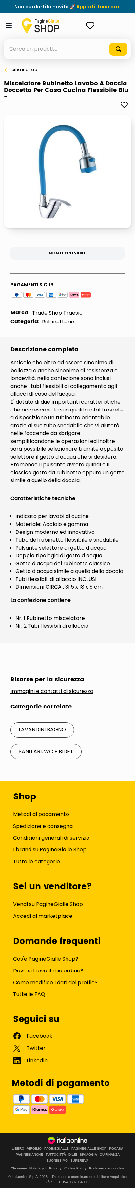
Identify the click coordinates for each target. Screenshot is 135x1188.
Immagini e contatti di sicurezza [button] (51, 691)
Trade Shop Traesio (57, 313)
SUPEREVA (79, 1160)
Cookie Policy (75, 1168)
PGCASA (116, 1148)
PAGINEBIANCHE (29, 1154)
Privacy (55, 1168)
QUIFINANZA (110, 1154)
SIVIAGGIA (88, 1154)
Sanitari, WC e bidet (46, 751)
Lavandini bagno (42, 729)
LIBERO (18, 1148)
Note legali (38, 1168)
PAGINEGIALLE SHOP (88, 1148)
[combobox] (67, 49)
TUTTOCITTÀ (56, 1154)
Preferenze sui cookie (106, 1168)
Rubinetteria (58, 321)
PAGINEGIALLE (56, 1148)
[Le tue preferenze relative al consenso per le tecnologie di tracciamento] (123, 1176)
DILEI (72, 1154)
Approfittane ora (97, 6)
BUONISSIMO (57, 1160)
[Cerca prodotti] (118, 49)
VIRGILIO (34, 1148)
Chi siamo (19, 1168)
